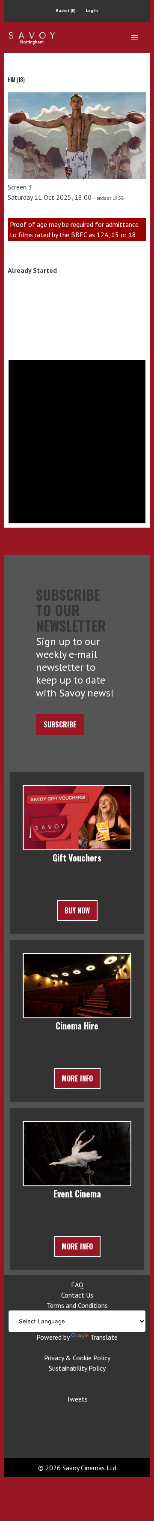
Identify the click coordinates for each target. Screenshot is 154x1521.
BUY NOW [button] (77, 910)
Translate (104, 1337)
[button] (134, 38)
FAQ (77, 1284)
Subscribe (60, 724)
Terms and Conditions (77, 1305)
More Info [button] (77, 1078)
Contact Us (77, 1295)
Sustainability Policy (77, 1368)
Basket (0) (66, 10)
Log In (92, 10)
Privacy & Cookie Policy (77, 1357)
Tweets (77, 1399)
